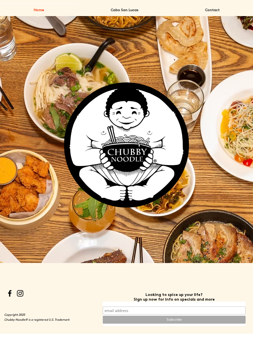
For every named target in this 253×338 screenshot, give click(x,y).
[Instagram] (20, 293)
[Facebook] (9, 293)
